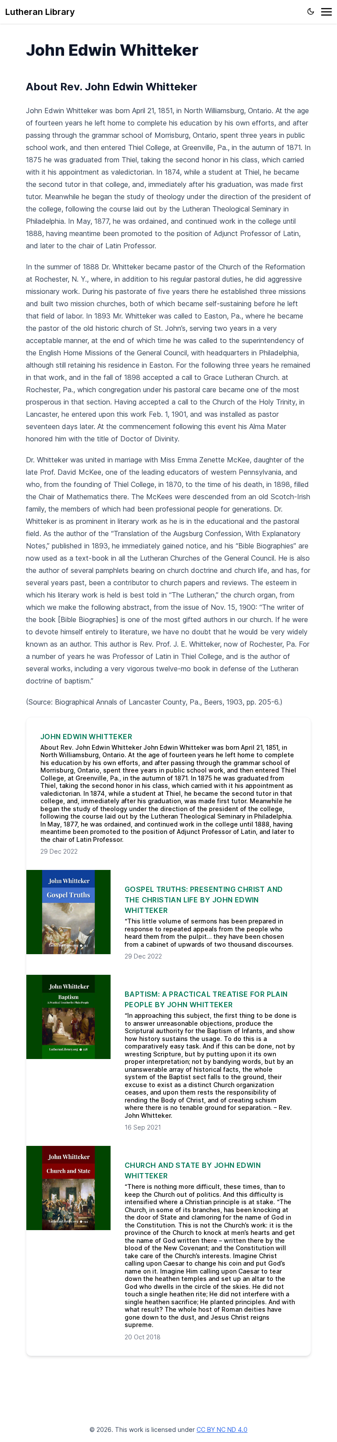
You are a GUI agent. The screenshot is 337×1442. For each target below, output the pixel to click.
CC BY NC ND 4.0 (222, 1429)
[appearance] (310, 11)
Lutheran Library (40, 12)
